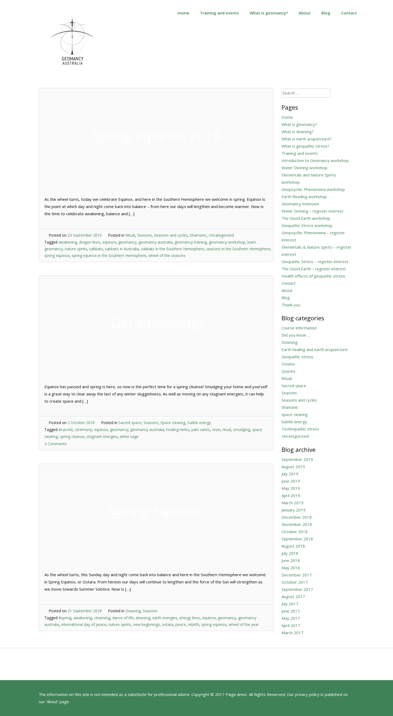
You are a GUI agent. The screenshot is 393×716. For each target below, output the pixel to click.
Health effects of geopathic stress (313, 276)
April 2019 (291, 495)
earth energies (164, 617)
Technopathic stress (300, 429)
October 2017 (295, 582)
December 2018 (297, 517)
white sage (129, 436)
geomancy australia (155, 242)
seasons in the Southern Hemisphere (238, 248)
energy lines (189, 617)
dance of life (123, 617)
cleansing (102, 617)
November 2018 (297, 524)
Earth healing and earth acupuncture (315, 349)
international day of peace (83, 624)
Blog (325, 13)
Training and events (219, 13)
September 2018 (297, 538)
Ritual (130, 235)
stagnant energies (102, 436)
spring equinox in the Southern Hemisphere (109, 255)
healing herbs (177, 429)
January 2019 (294, 510)
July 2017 (290, 603)
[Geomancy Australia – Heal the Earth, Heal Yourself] (72, 70)
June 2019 (291, 481)
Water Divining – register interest (312, 211)
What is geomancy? (269, 13)
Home (183, 13)
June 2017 (291, 611)
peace (180, 624)
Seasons (144, 235)
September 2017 (297, 589)
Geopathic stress (297, 356)
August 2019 (293, 466)
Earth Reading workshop (304, 196)
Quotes (288, 371)
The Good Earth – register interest (314, 268)
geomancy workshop (227, 242)
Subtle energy (199, 422)
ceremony (83, 429)
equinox (109, 242)
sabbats (96, 248)
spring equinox (57, 255)
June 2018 (291, 560)
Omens (288, 364)
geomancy (127, 242)
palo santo (200, 429)
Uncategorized (221, 235)
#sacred (65, 429)
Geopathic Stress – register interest (315, 261)
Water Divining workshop (305, 167)
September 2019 (297, 459)
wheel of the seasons (167, 255)
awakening (68, 242)
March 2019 (292, 502)
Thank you (291, 304)
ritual (226, 429)
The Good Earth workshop (306, 218)
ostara (167, 624)
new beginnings (146, 624)
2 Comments (55, 443)
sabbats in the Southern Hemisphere (172, 248)
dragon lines (89, 242)
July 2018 (290, 553)
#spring (65, 617)
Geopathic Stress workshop (307, 225)
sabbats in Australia (122, 248)
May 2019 (291, 488)
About (305, 13)
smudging (241, 429)
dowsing (143, 617)
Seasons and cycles (171, 235)
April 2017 (291, 625)
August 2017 (293, 596)
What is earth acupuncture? (307, 138)
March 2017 (292, 632)
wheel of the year (244, 624)
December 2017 (297, 575)
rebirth (193, 624)
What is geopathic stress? (305, 146)
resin (216, 429)
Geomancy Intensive (300, 203)
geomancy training (191, 242)
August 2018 (293, 546)
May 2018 (291, 567)
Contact (349, 13)
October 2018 (295, 531)
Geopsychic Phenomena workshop (313, 189)
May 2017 (291, 618)
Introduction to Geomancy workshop (315, 160)
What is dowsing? (298, 131)
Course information (299, 327)
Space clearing (172, 422)
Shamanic (198, 235)
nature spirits (76, 248)
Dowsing (133, 610)
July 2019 (290, 473)
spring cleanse (72, 436)
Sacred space (129, 422)
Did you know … (296, 335)
